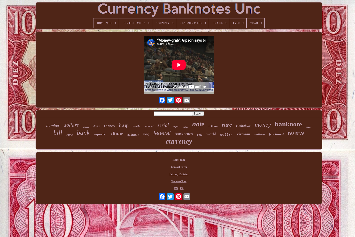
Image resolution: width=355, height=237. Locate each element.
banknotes (184, 133)
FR (181, 188)
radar (308, 127)
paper (176, 126)
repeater (100, 134)
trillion (213, 126)
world (211, 134)
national (148, 126)
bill (57, 132)
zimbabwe (243, 126)
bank (83, 132)
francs (109, 126)
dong (96, 126)
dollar (226, 134)
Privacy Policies (178, 174)
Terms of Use (178, 181)
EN (176, 188)
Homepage (179, 159)
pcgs (199, 134)
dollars (71, 124)
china (69, 134)
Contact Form (179, 167)
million (259, 134)
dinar (117, 133)
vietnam (243, 134)
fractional (276, 134)
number (53, 125)
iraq (146, 134)
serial (163, 125)
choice (86, 127)
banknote (288, 124)
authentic (133, 134)
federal (162, 133)
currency (179, 141)
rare (227, 124)
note (198, 124)
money (263, 124)
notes (185, 127)
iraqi (124, 125)
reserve (296, 133)
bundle (136, 126)
